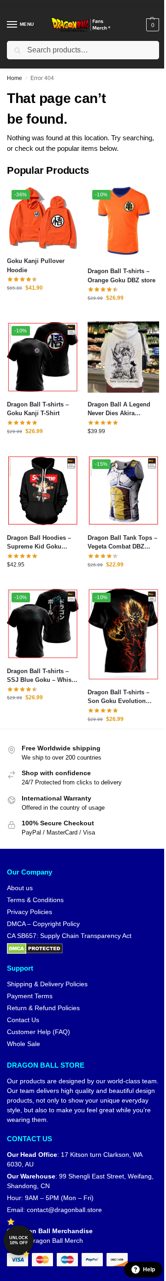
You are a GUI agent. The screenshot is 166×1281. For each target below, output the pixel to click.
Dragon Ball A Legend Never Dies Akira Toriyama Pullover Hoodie (119, 409)
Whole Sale (23, 1043)
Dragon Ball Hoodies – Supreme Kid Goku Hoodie (39, 542)
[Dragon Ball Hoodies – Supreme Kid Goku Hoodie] (42, 490)
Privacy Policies (29, 911)
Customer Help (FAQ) (38, 1031)
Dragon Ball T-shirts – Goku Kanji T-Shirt (38, 409)
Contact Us (23, 1020)
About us (20, 888)
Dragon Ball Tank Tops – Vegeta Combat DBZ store (122, 542)
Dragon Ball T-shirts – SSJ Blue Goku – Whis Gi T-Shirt (39, 676)
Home (14, 78)
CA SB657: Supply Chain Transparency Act (69, 935)
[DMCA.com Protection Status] (83, 948)
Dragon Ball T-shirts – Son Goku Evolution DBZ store (118, 697)
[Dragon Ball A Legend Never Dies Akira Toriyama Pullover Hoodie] (123, 357)
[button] (151, 24)
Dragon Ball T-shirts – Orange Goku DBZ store (121, 276)
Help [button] (149, 1269)
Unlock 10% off (18, 1240)
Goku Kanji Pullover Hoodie (36, 265)
